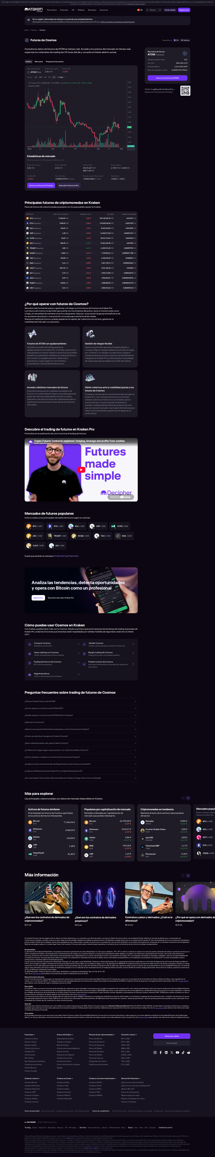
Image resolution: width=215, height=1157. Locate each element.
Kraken (34, 1128)
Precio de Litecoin (96, 1058)
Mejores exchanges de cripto (133, 1098)
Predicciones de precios (98, 1064)
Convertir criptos (129, 1034)
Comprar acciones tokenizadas (102, 1078)
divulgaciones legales (90, 1148)
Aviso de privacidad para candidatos (177, 1111)
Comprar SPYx (94, 1092)
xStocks (104, 1128)
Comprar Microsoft (64, 1098)
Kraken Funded (31, 1071)
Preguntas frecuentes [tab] (54, 61)
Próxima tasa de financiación (93, 176)
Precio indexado (60, 165)
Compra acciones (65, 1078)
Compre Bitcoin (31, 1082)
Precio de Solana (95, 1055)
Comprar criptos (31, 1038)
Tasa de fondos (60, 176)
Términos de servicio (119, 1111)
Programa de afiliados (65, 1055)
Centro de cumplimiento (100, 1111)
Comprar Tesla (62, 1085)
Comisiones (115, 176)
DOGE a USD (126, 1055)
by (30, 1122)
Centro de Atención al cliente (68, 1064)
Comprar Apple (63, 1089)
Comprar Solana (31, 1098)
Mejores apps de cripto (130, 1095)
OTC (146, 1128)
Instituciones (30, 1055)
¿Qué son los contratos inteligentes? (135, 1085)
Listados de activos (64, 1058)
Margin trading (31, 1045)
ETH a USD (125, 1042)
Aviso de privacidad (47, 1111)
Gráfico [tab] (29, 61)
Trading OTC (30, 1051)
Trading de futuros (32, 1048)
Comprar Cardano (32, 1095)
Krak (136, 1128)
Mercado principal (33, 69)
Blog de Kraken (63, 1045)
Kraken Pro (42, 1128)
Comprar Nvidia (63, 1082)
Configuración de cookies (65, 1111)
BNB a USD (125, 1048)
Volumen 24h (87, 165)
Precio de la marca (51, 69)
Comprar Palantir (63, 1095)
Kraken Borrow (30, 1068)
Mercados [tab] (39, 61)
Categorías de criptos (98, 1061)
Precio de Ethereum (97, 1042)
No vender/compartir (82, 1111)
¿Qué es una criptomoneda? (132, 1082)
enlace (69, 1138)
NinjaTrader (52, 1128)
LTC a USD (125, 1064)
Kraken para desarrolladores (68, 1048)
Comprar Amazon (64, 1092)
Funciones (30, 1034)
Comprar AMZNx (95, 1095)
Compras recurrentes (33, 1064)
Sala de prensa (63, 1051)
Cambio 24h (66, 69)
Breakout (60, 1128)
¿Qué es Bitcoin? (127, 1089)
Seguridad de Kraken (65, 1038)
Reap (123, 1128)
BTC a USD (125, 1038)
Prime (141, 1128)
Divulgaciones (158, 1111)
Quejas (59, 1068)
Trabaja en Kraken (64, 1042)
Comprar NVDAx (95, 1082)
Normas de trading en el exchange (140, 1111)
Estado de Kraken (64, 1061)
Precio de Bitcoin (95, 1038)
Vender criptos (30, 1042)
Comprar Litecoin (31, 1102)
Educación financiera (130, 1078)
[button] (51, 10)
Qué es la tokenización (130, 1092)
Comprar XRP (30, 1092)
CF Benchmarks (114, 1128)
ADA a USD (125, 1058)
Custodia (152, 1128)
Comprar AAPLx (95, 1089)
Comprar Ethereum (32, 1085)
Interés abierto (116, 165)
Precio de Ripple (95, 1048)
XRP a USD (125, 1045)
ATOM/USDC (73, 556)
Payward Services (94, 1128)
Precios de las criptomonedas (102, 1034)
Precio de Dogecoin (97, 1045)
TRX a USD (125, 1061)
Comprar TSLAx (95, 1085)
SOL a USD (125, 1051)
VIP (66, 1128)
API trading (29, 1058)
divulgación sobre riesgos (136, 4)
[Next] (188, 798)
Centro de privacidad (32, 1111)
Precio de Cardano (96, 1051)
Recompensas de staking (35, 1061)
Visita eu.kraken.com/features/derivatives (117, 22)
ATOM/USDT (59, 556)
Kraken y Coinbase (128, 1102)
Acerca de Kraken (65, 1034)
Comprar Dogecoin (32, 1089)
